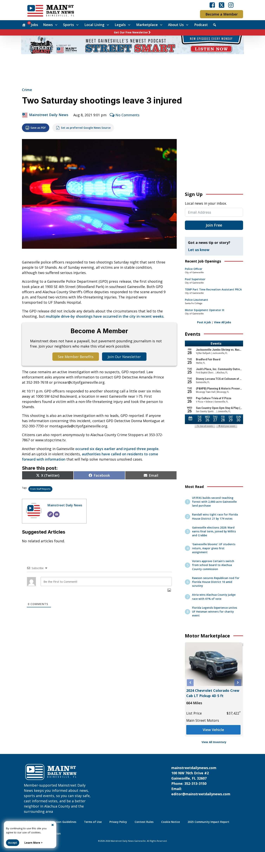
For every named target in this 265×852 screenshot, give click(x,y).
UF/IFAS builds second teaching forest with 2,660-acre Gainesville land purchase (214, 502)
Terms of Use (93, 822)
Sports (68, 24)
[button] (190, 682)
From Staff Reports (40, 488)
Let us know (198, 249)
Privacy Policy (118, 822)
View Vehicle (214, 729)
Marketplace (147, 24)
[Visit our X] (221, 5)
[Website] (50, 514)
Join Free (214, 225)
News (48, 24)
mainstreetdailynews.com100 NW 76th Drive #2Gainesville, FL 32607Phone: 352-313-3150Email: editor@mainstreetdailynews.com (200, 780)
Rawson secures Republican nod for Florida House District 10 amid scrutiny (215, 582)
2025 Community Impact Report (208, 822)
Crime (27, 89)
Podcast (201, 24)
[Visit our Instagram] (231, 5)
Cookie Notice (170, 822)
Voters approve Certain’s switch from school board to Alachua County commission (213, 565)
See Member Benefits (76, 356)
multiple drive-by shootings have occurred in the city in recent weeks (105, 316)
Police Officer (193, 269)
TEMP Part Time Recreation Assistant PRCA (213, 289)
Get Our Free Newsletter (131, 32)
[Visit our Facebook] (212, 5)
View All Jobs (222, 322)
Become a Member (221, 14)
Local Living (94, 24)
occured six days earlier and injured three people (116, 448)
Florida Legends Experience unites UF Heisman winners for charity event (214, 611)
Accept (12, 842)
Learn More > (33, 842)
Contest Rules (144, 822)
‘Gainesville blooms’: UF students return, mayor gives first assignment (213, 548)
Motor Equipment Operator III (204, 310)
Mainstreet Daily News (48, 114)
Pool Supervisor (195, 279)
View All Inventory (214, 742)
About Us (176, 24)
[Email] (57, 514)
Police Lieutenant (196, 300)
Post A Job (204, 322)
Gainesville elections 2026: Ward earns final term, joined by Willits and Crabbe (214, 531)
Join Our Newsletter (124, 356)
